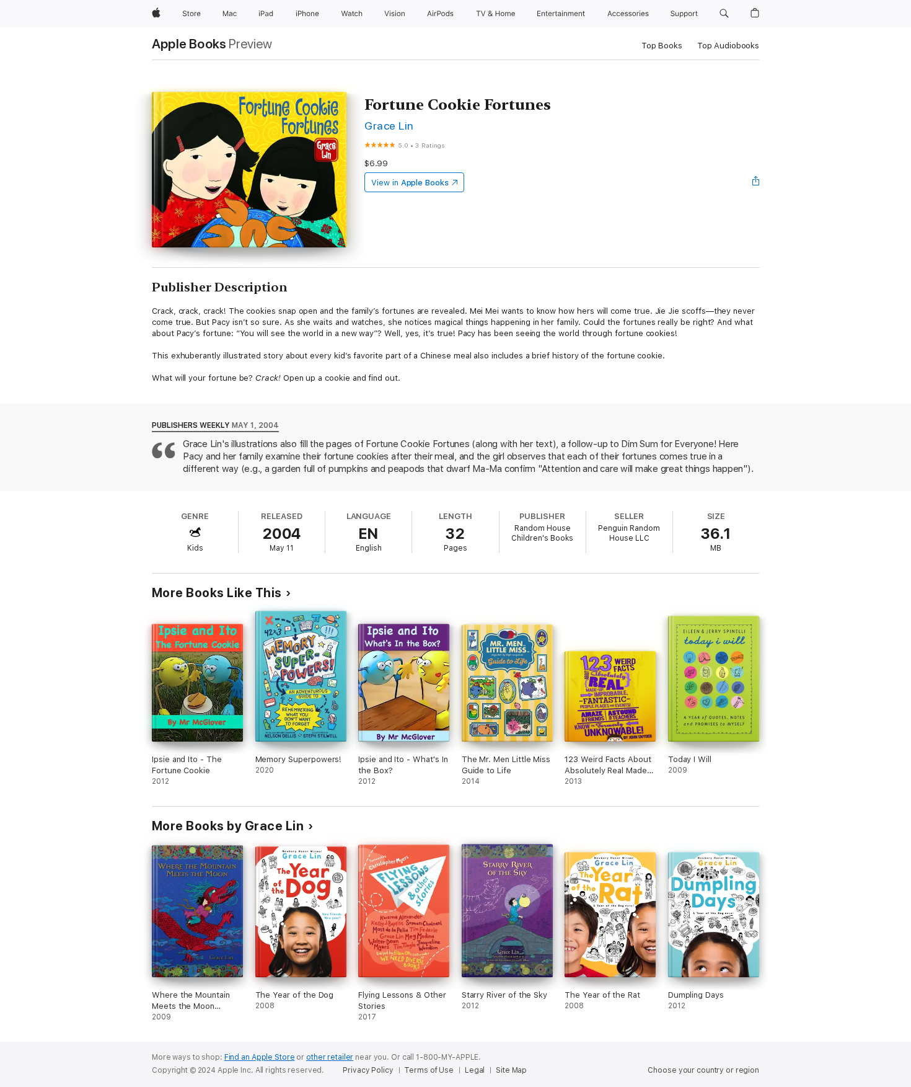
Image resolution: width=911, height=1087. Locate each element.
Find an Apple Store (259, 1057)
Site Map (511, 1070)
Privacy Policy (368, 1070)
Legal (475, 1070)
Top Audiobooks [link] (728, 45)
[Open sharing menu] (756, 182)
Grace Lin (388, 125)
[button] (724, 13)
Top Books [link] (661, 45)
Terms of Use (429, 1070)
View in (410, 182)
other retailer (329, 1057)
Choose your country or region (703, 1070)
